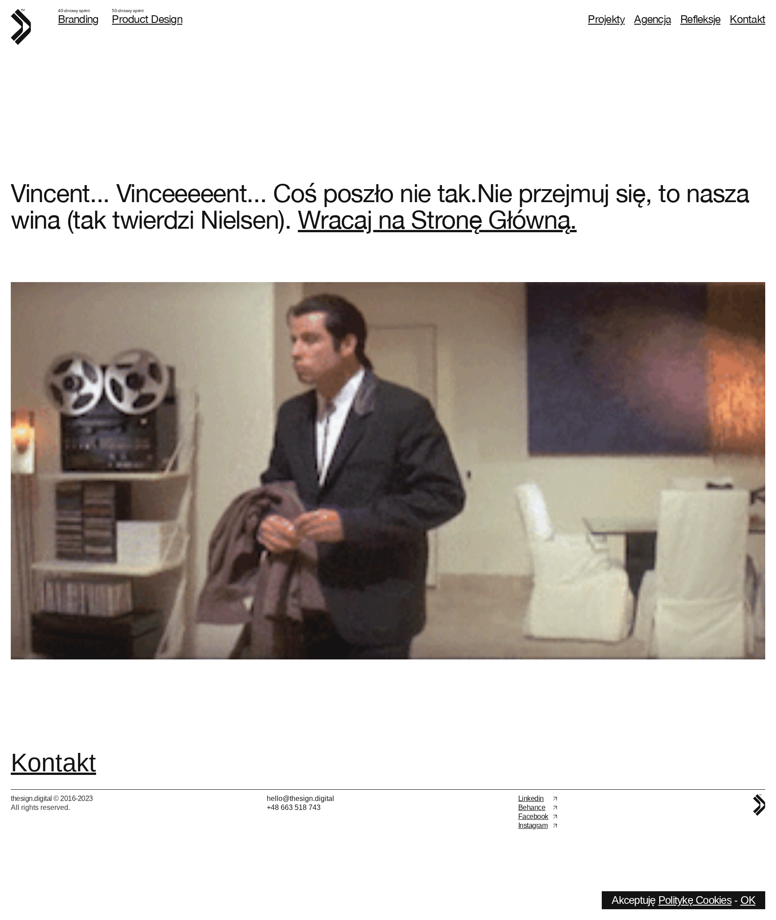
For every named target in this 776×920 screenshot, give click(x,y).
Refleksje (700, 19)
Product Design (147, 19)
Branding (78, 19)
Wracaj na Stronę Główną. (437, 219)
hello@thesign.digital (300, 798)
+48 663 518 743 (294, 807)
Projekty (606, 19)
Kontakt (747, 19)
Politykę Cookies (695, 900)
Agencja (652, 19)
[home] (21, 27)
